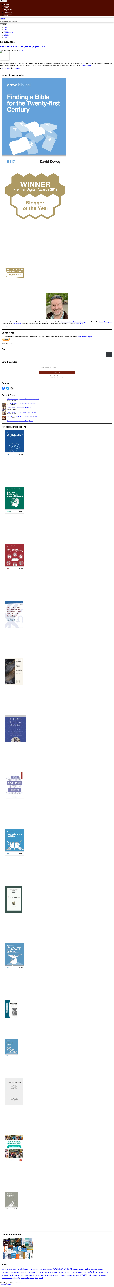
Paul (69, 1275)
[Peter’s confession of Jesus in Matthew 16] (4, 409)
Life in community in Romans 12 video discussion (21, 403)
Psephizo (2, 18)
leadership (5, 1275)
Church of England (62, 1268)
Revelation (7, 11)
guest (34, 1272)
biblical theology (48, 1269)
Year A (32, 1278)
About (5, 29)
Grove (30, 1272)
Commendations (8, 32)
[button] (0, 1286)
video (27, 1278)
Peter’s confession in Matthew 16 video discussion (22, 412)
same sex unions (7, 1278)
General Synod (24, 1272)
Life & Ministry (8, 12)
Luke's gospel (28, 1275)
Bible (14, 1269)
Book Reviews (8, 14)
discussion (94, 1269)
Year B (36, 1278)
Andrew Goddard (7, 1269)
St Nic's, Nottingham (105, 322)
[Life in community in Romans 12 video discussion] (4, 405)
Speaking (6, 35)
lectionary (13, 1275)
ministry (42, 1275)
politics (73, 1275)
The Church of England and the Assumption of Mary (22, 416)
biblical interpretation (24, 1269)
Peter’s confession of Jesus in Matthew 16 (19, 407)
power (77, 1275)
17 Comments (16, 68)
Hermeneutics (44, 1272)
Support (6, 31)
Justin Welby (106, 1272)
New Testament (61, 1275)
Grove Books (17, 323)
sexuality (16, 1277)
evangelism (14, 1272)
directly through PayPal (84, 337)
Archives (6, 15)
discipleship (84, 1269)
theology (23, 1278)
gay (19, 1272)
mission (50, 1275)
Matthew (36, 1275)
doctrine (100, 1269)
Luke (21, 1275)
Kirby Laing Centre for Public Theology (73, 322)
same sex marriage (102, 1275)
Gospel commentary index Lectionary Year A (20, 421)
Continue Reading (86, 65)
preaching (85, 1274)
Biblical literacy (37, 1269)
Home (5, 27)
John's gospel (99, 1272)
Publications (7, 34)
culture (75, 1269)
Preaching (6, 4)
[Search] (109, 354)
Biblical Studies (8, 9)
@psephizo (79, 323)
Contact (6, 37)
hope (59, 1272)
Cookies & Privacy (5, 1284)
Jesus (90, 1271)
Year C (41, 1278)
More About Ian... (7, 327)
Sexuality (6, 6)
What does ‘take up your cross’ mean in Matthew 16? (23, 399)
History (54, 1272)
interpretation (65, 1272)
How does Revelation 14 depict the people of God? (23, 46)
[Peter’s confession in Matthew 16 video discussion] (4, 413)
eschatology (6, 1272)
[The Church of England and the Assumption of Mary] (4, 418)
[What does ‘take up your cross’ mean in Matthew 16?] (4, 400)
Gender (6, 7)
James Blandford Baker (79, 1272)
